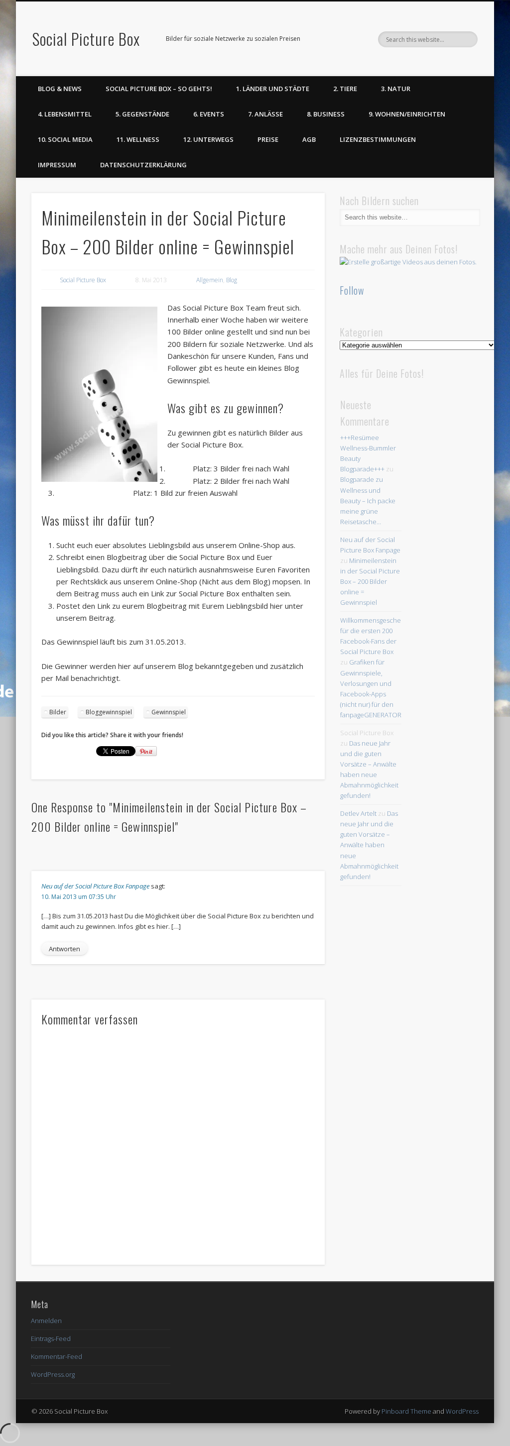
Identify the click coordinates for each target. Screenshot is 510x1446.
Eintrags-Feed (51, 1338)
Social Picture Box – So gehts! (159, 88)
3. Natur (395, 88)
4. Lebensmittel (65, 114)
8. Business (326, 114)
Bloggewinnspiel (109, 712)
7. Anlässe (265, 114)
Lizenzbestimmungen (378, 139)
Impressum (57, 164)
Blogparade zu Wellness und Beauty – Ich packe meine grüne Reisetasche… (367, 500)
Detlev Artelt (358, 813)
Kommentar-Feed (56, 1356)
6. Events (208, 114)
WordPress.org (53, 1374)
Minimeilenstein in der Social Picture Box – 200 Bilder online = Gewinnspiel (370, 581)
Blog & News (60, 88)
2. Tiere (345, 88)
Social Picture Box (86, 38)
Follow (352, 290)
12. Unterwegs (208, 139)
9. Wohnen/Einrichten (407, 114)
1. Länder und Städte (272, 88)
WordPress (462, 1411)
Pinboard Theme (406, 1411)
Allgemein (209, 280)
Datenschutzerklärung (143, 164)
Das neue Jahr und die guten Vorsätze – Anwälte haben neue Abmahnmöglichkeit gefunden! (369, 845)
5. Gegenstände (142, 114)
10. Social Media (65, 139)
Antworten (64, 948)
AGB (309, 139)
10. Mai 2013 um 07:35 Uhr (78, 896)
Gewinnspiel (168, 712)
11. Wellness (138, 139)
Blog (231, 280)
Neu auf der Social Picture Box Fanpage (95, 886)
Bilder (57, 712)
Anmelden (46, 1320)
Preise (267, 139)
